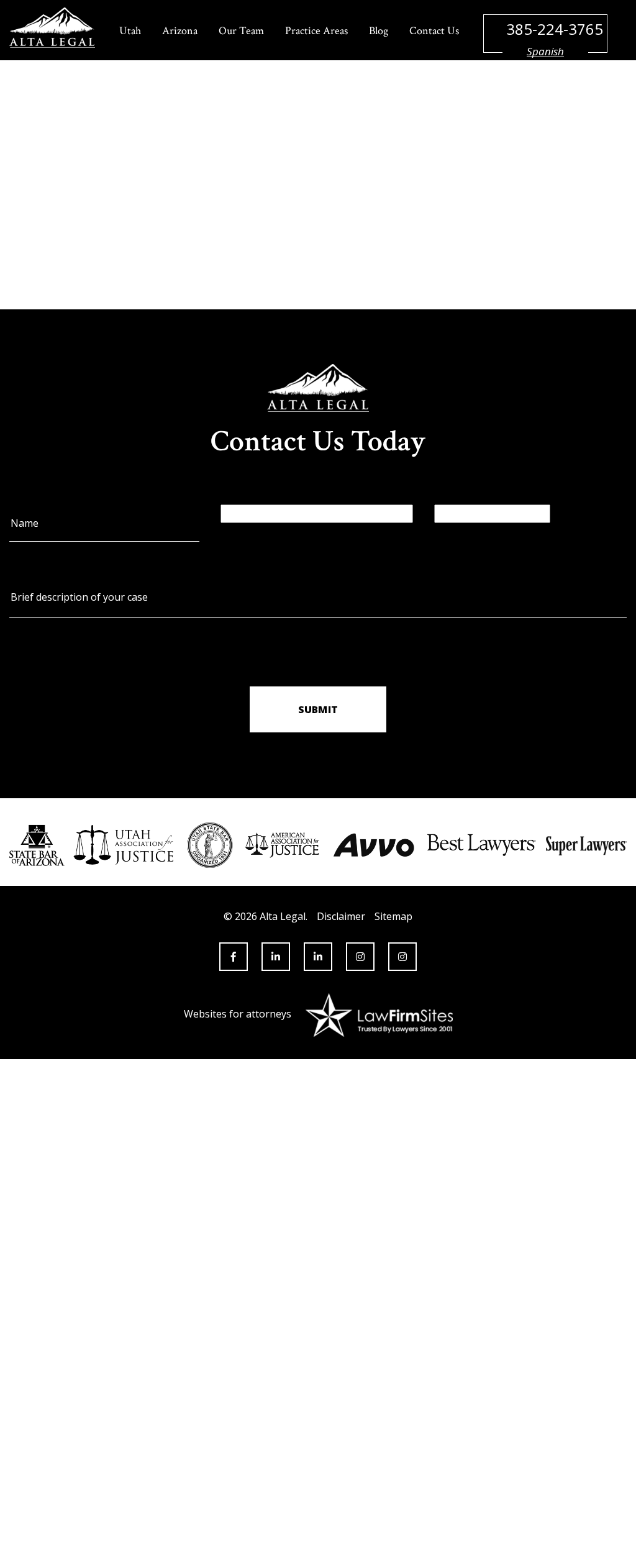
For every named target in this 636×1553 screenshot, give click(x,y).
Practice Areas (316, 31)
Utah (130, 31)
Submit (318, 709)
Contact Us (434, 31)
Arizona (180, 31)
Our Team (241, 31)
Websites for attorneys (237, 1014)
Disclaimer (341, 916)
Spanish (545, 51)
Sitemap (393, 916)
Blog (378, 31)
